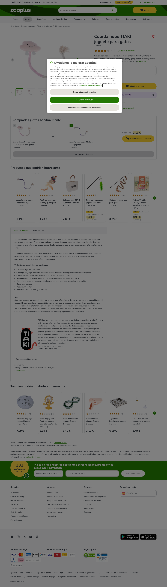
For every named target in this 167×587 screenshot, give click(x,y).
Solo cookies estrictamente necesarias (84, 107)
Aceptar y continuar (84, 100)
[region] (84, 86)
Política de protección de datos (90, 86)
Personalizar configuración (84, 92)
